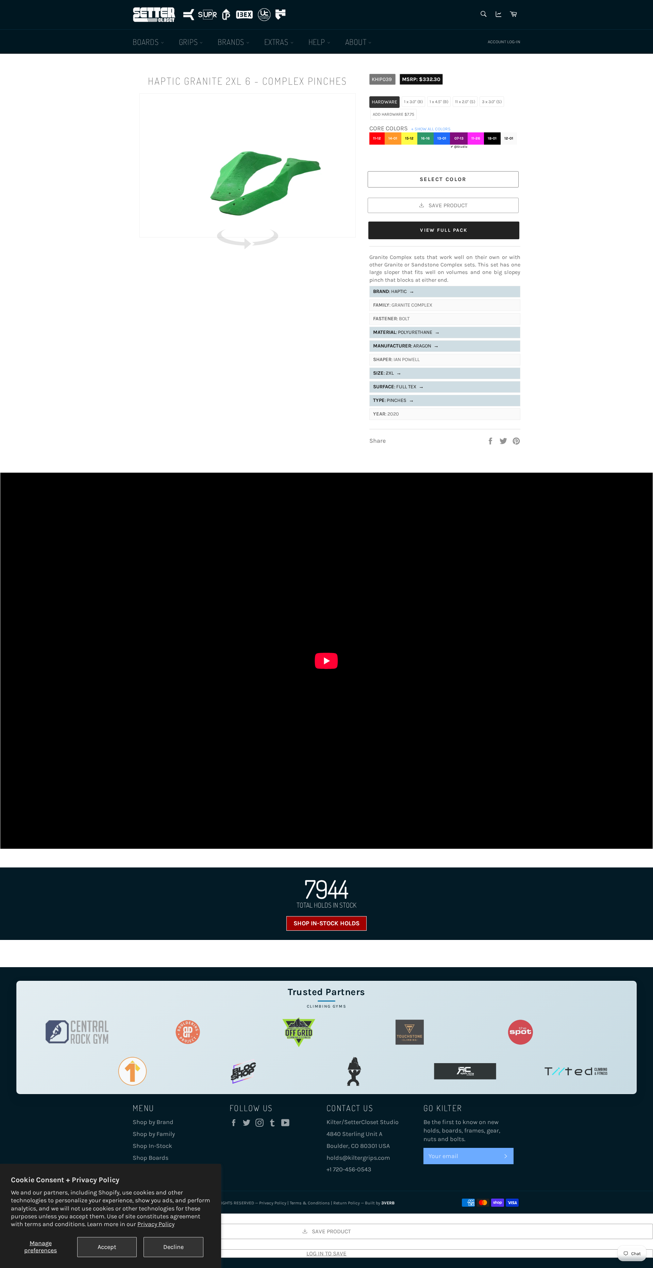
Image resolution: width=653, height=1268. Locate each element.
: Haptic (393, 291)
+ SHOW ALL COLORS (431, 128)
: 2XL (387, 373)
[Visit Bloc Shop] (243, 1071)
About (357, 42)
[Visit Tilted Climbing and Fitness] (576, 1071)
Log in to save (326, 1253)
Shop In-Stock (152, 1146)
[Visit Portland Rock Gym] (354, 1071)
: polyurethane (406, 332)
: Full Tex (398, 387)
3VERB (388, 1202)
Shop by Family (154, 1134)
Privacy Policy (155, 1224)
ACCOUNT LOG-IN (504, 41)
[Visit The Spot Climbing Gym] (520, 1032)
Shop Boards (150, 1157)
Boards (147, 42)
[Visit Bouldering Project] (187, 1032)
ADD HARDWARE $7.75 (393, 114)
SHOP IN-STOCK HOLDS (326, 923)
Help (317, 42)
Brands (232, 42)
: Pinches (393, 400)
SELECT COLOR (443, 179)
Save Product (447, 205)
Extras (277, 42)
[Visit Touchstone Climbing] (409, 1032)
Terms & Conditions (310, 1202)
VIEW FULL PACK (443, 230)
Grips (189, 42)
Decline (173, 1247)
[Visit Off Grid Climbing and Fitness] (299, 1032)
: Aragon (406, 346)
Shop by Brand (153, 1122)
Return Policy (346, 1202)
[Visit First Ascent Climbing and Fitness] (132, 1071)
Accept (107, 1247)
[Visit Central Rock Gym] (77, 1032)
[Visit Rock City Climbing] (465, 1071)
